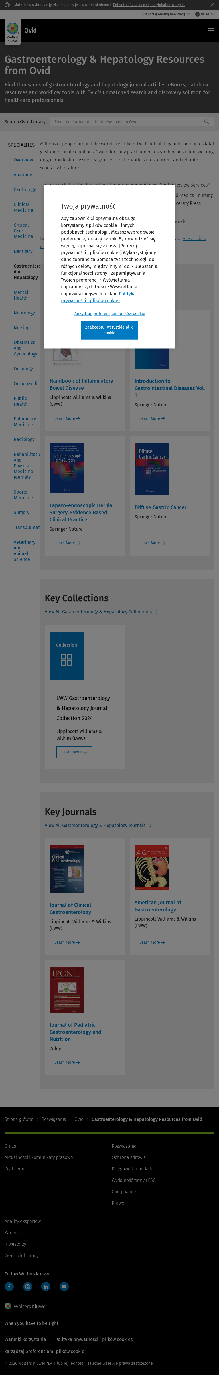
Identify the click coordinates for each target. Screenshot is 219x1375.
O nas (10, 1146)
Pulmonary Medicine (23, 421)
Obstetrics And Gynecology (23, 348)
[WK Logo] (26, 1306)
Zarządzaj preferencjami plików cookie (109, 313)
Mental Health (21, 295)
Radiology (23, 439)
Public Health (21, 401)
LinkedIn (45, 1286)
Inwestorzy (15, 1244)
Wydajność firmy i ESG (134, 1180)
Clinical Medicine (23, 207)
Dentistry (23, 251)
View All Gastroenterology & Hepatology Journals (95, 825)
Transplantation (23, 527)
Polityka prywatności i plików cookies (94, 1339)
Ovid (79, 1119)
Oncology (23, 368)
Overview (23, 160)
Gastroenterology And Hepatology (23, 271)
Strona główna (19, 1119)
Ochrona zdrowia (129, 1157)
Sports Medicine (23, 494)
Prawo (118, 1203)
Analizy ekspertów (23, 1221)
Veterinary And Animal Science (23, 550)
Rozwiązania (54, 1119)
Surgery (21, 512)
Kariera (12, 1233)
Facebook (9, 1286)
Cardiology (23, 189)
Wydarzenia (16, 1169)
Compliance (124, 1191)
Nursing (21, 327)
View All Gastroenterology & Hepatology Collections (98, 611)
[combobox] (126, 121)
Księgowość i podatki (132, 1169)
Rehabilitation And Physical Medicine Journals (23, 466)
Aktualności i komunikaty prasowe (39, 1157)
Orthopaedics (23, 383)
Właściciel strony (21, 1255)
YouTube (64, 1286)
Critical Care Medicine (23, 230)
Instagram (27, 1286)
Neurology (23, 313)
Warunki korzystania (25, 1339)
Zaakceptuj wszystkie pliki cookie (109, 330)
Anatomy (23, 174)
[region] (109, 266)
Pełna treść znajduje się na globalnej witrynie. (149, 5)
